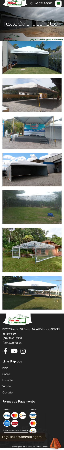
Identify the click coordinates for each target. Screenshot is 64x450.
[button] (58, 3)
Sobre (6, 374)
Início (5, 368)
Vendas (6, 386)
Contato (7, 392)
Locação (7, 380)
